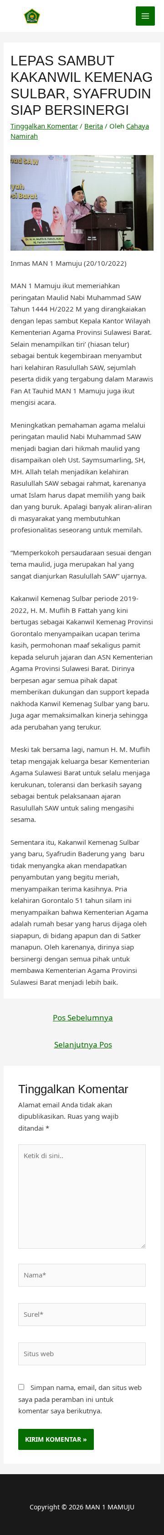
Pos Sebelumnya (83, 1017)
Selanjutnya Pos (83, 1044)
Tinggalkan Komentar (44, 125)
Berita (93, 125)
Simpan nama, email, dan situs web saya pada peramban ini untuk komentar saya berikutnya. (80, 1399)
